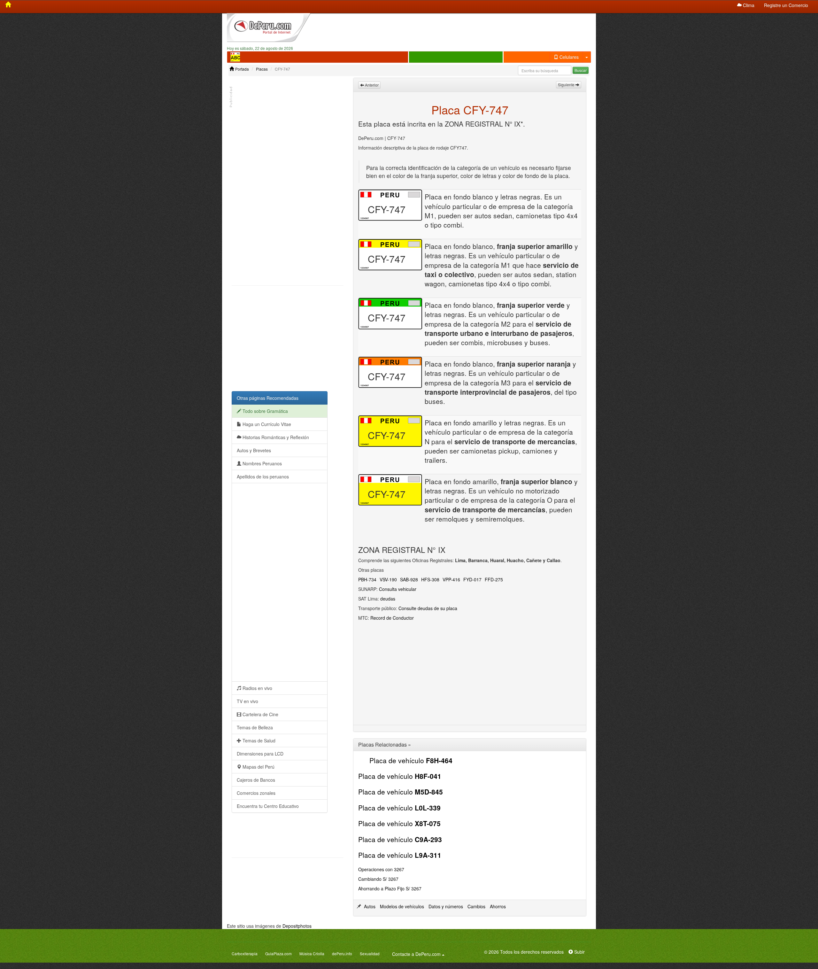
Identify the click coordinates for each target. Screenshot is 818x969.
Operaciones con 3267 (381, 869)
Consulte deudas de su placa (427, 608)
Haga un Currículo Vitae (266, 424)
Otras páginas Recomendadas (267, 398)
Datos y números (445, 906)
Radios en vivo (256, 688)
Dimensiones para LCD (260, 753)
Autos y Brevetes (254, 450)
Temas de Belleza (255, 727)
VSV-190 (388, 579)
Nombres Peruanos (261, 463)
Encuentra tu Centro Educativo (268, 806)
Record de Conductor (392, 618)
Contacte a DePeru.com (419, 953)
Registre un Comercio (786, 5)
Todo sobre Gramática (264, 411)
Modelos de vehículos (402, 906)
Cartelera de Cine (259, 714)
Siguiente (566, 84)
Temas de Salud (258, 740)
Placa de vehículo (410, 760)
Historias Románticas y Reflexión (275, 437)
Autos (369, 906)
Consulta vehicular (397, 589)
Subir (579, 952)
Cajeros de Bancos (256, 780)
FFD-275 (494, 579)
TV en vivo (247, 701)
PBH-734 (367, 579)
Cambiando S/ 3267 (378, 879)
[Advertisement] (455, 29)
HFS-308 (430, 579)
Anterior (371, 85)
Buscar (581, 70)
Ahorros (498, 906)
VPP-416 (451, 579)
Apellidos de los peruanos (263, 476)
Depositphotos (297, 926)
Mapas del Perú (257, 767)
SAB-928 (409, 579)
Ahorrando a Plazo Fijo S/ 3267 (389, 888)
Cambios (476, 906)
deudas (387, 598)
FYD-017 (472, 579)
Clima (748, 5)
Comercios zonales (256, 793)
